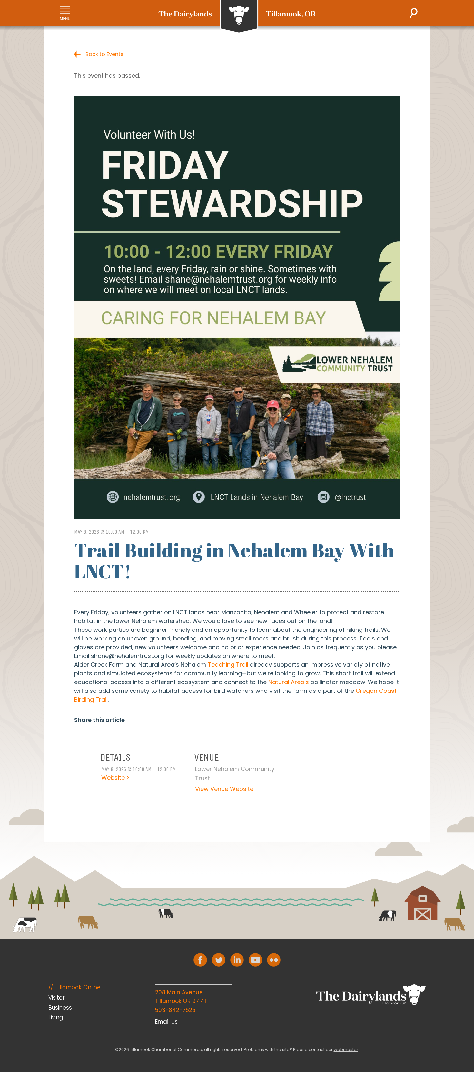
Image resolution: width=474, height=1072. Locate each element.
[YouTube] (255, 960)
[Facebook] (200, 960)
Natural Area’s (288, 682)
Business (60, 1008)
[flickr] (274, 960)
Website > (115, 778)
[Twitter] (218, 960)
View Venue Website (224, 789)
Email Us (166, 1021)
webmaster (346, 1049)
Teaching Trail (228, 665)
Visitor (56, 998)
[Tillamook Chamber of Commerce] (237, 17)
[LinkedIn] (237, 960)
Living (55, 1017)
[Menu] (65, 13)
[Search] (414, 13)
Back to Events (104, 54)
